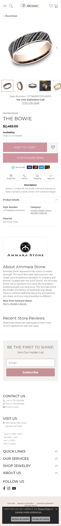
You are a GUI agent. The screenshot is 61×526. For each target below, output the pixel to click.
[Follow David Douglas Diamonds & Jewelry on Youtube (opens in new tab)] (14, 488)
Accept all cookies (40, 519)
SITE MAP (11, 503)
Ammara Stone (10, 113)
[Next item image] (57, 48)
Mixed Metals (11, 16)
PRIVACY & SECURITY (25, 503)
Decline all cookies (20, 519)
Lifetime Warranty (44, 503)
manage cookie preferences (28, 512)
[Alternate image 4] (45, 86)
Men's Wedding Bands (40, 211)
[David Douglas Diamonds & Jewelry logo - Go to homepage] (30, 6)
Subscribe (30, 372)
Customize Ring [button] (30, 158)
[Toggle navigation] (4, 6)
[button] (11, 6)
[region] (30, 47)
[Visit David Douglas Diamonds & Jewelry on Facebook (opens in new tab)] (4, 488)
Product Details (11, 200)
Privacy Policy (44, 509)
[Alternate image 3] (32, 86)
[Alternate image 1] (7, 86)
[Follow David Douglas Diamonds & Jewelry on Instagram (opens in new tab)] (8, 488)
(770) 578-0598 (30, 103)
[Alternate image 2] (20, 86)
